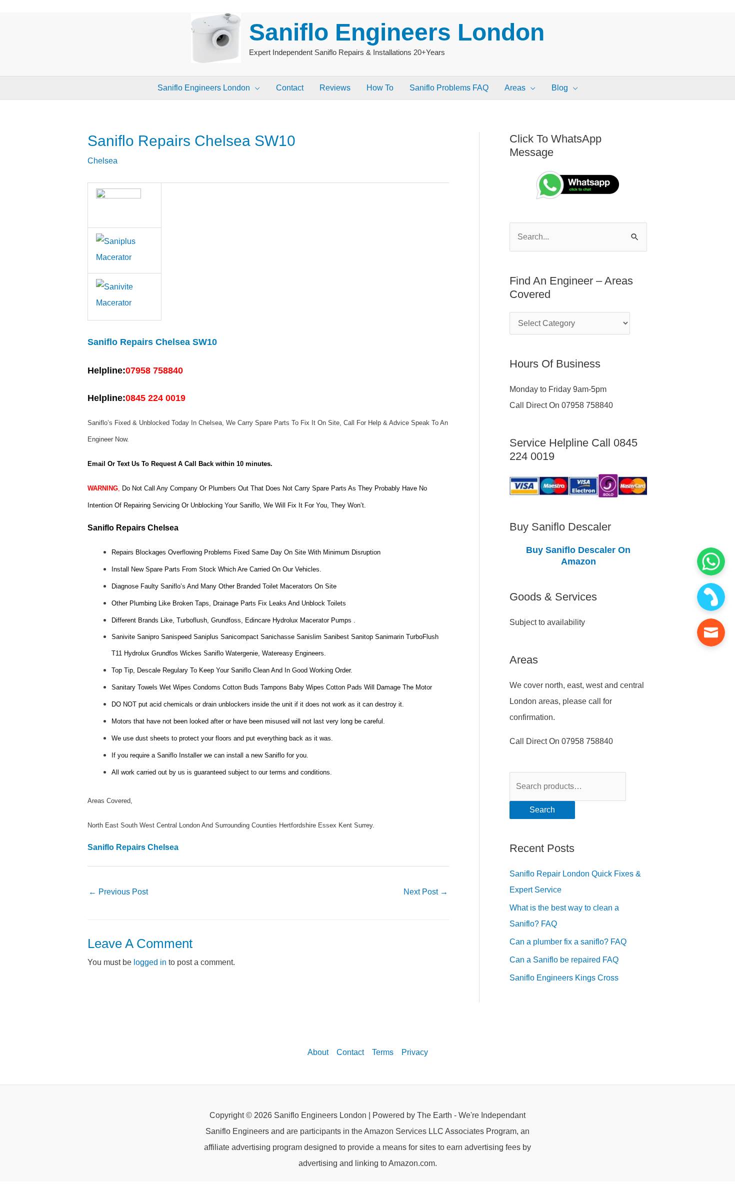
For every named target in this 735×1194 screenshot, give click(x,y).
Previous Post (118, 892)
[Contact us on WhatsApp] (711, 562)
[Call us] (711, 597)
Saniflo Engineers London (396, 32)
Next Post (426, 892)
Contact (350, 1052)
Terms (383, 1052)
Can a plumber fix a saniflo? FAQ (568, 942)
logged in (150, 962)
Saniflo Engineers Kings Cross (564, 978)
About (318, 1052)
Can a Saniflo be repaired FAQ (564, 960)
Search (542, 810)
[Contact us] (711, 632)
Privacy (415, 1052)
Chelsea (103, 160)
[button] (255, 88)
